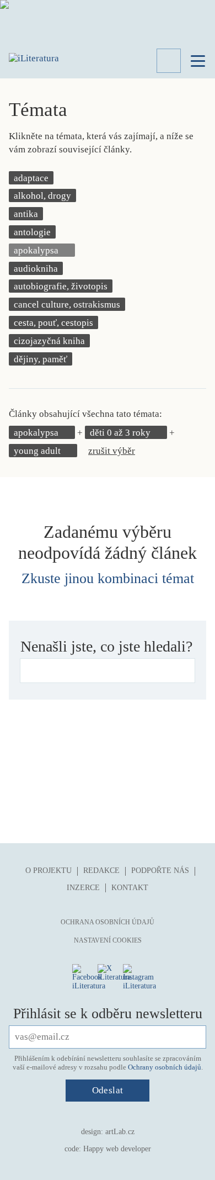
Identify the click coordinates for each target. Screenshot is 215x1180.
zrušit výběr (111, 451)
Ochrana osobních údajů (107, 922)
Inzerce (83, 887)
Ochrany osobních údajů (164, 1067)
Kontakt (129, 887)
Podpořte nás (160, 870)
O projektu (48, 870)
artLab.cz (120, 1132)
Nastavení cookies (108, 940)
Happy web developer (117, 1149)
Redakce (101, 870)
